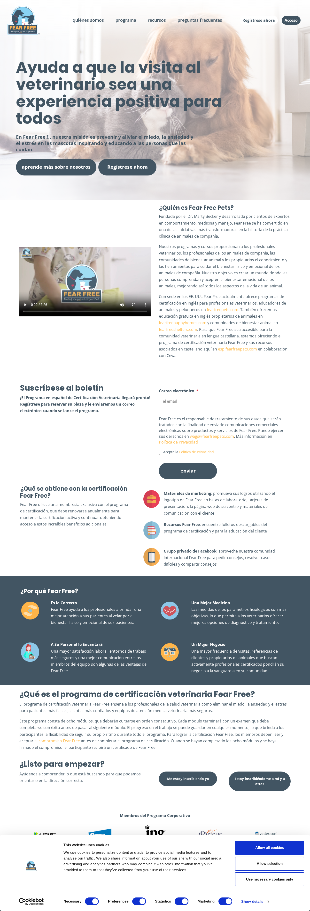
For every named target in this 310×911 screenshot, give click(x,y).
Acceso (291, 20)
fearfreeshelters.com (178, 329)
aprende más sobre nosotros (56, 167)
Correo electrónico (178, 391)
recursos (157, 20)
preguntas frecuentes (200, 20)
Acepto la (188, 452)
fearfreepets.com (222, 309)
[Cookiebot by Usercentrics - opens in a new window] (31, 901)
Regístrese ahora (258, 20)
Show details (252, 901)
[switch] (139, 901)
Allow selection (270, 863)
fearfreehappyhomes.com (182, 322)
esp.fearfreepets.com (237, 349)
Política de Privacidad (178, 442)
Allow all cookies (269, 847)
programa (126, 20)
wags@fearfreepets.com (212, 436)
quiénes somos (88, 20)
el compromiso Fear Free (57, 740)
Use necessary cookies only (269, 879)
